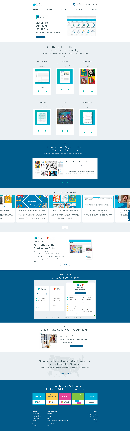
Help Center (95, 421)
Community (64, 9)
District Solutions (36, 418)
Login (93, 4)
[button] (38, 91)
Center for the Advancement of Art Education (57, 420)
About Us (93, 9)
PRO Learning (35, 415)
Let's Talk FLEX (42, 294)
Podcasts (34, 425)
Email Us (95, 419)
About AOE (49, 413)
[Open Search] (97, 4)
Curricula (44, 61)
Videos (34, 423)
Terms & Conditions (51, 423)
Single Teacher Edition (80, 317)
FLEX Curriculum (36, 413)
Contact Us (49, 415)
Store (48, 418)
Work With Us (50, 416)
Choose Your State (65, 373)
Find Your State (50, 422)
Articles (34, 422)
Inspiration (50, 9)
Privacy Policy (50, 425)
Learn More (65, 264)
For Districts (79, 9)
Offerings (35, 9)
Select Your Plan (40, 37)
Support (88, 4)
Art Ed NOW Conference (38, 416)
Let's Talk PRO (57, 294)
